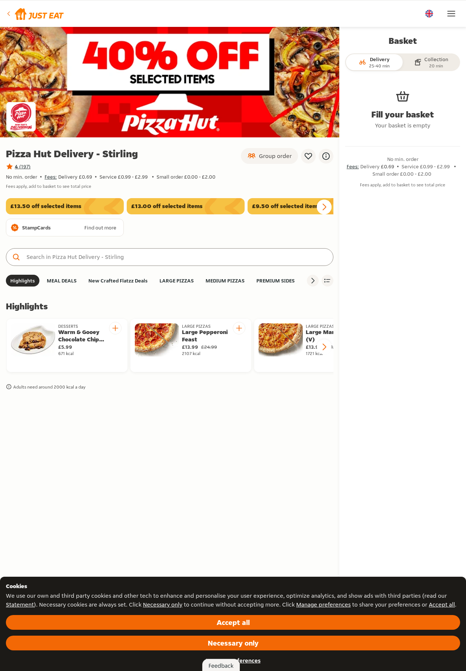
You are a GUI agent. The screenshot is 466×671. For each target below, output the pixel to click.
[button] (35, 14)
